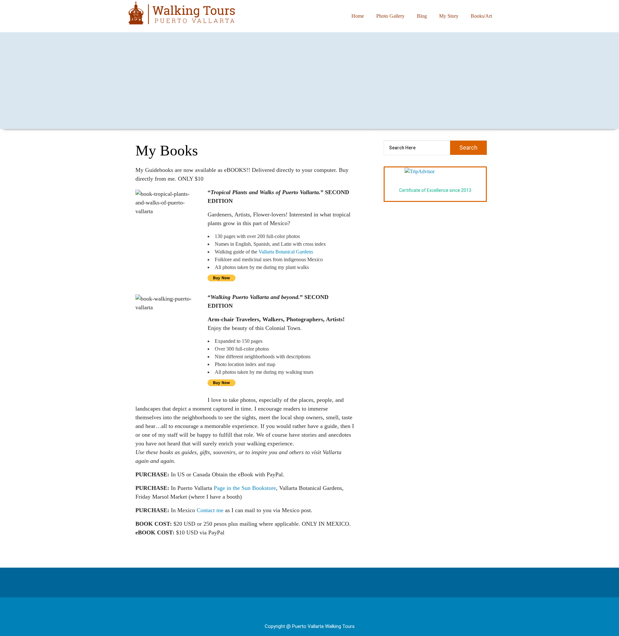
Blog (422, 16)
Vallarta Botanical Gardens (286, 251)
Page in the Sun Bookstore (245, 488)
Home (357, 16)
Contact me (210, 510)
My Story (448, 16)
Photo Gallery (390, 16)
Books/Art (481, 16)
